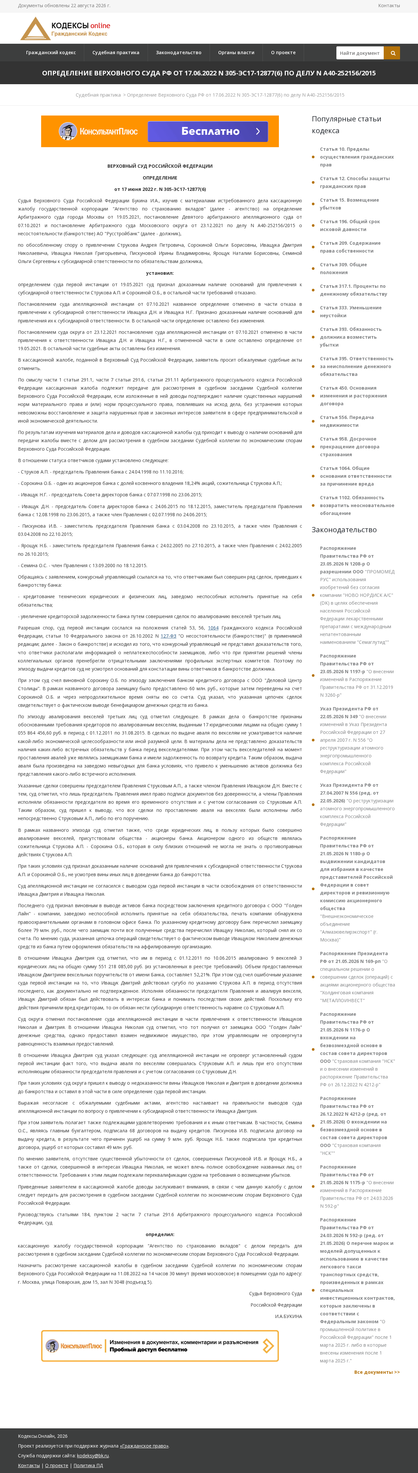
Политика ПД (88, 1465)
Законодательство (178, 52)
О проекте (283, 52)
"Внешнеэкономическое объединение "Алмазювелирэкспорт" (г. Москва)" (356, 889)
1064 (213, 628)
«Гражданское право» (144, 1446)
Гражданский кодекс (51, 52)
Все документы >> (377, 1372)
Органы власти (236, 52)
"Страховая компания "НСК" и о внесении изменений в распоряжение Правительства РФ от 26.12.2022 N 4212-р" (357, 1049)
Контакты (389, 5)
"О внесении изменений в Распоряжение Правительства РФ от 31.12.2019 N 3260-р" (357, 675)
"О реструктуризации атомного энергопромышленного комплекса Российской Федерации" (357, 804)
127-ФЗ (168, 636)
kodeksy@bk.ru (93, 1455)
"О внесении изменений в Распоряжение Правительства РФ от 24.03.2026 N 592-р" (357, 1186)
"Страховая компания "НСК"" (353, 1125)
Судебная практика (115, 52)
